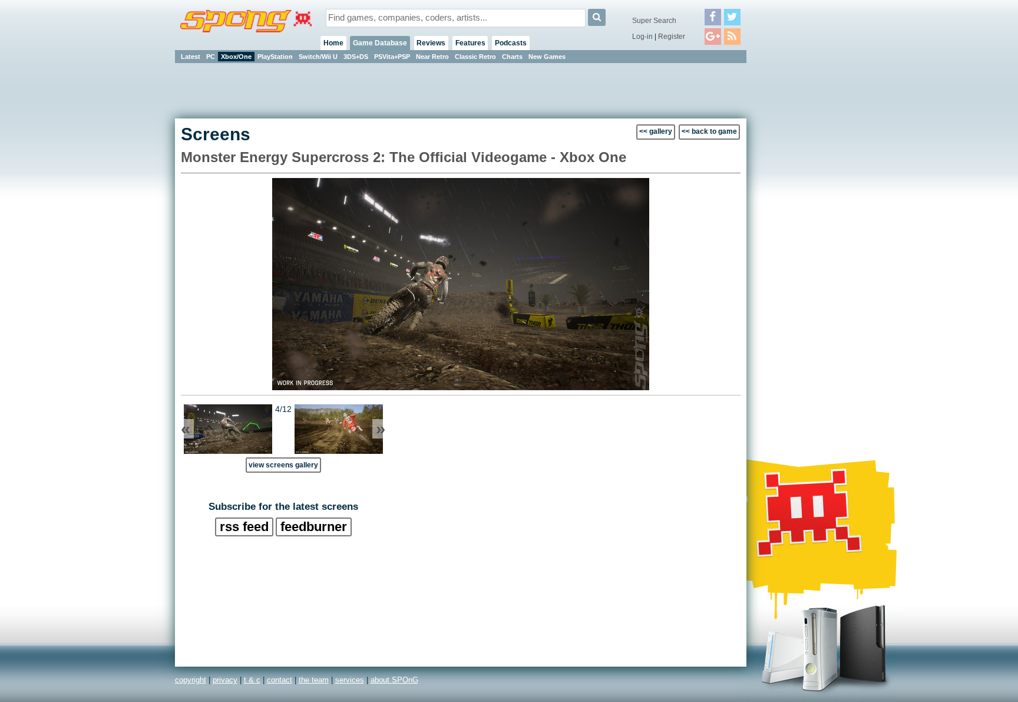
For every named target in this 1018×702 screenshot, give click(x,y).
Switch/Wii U (318, 56)
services (349, 679)
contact (279, 679)
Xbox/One (236, 56)
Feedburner (313, 526)
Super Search (654, 21)
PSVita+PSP (392, 56)
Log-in (642, 36)
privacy (225, 679)
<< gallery (655, 131)
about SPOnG (394, 679)
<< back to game (709, 131)
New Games (547, 56)
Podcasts (511, 43)
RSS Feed (244, 526)
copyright (190, 679)
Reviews (431, 43)
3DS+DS (355, 56)
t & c (252, 679)
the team (314, 679)
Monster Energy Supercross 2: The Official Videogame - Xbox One (403, 157)
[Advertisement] (799, 241)
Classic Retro (475, 56)
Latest (190, 56)
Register (671, 36)
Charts (512, 56)
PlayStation (275, 56)
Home (333, 43)
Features (470, 43)
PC (210, 56)
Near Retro (432, 56)
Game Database (380, 43)
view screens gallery (283, 465)
